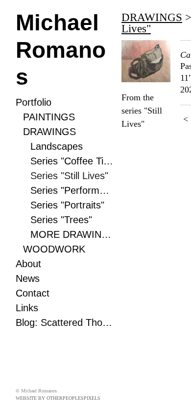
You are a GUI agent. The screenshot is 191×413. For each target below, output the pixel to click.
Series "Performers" (72, 190)
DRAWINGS (49, 131)
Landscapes (56, 146)
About (28, 263)
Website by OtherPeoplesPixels (58, 398)
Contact (32, 293)
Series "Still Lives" (69, 175)
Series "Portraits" (67, 205)
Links (27, 307)
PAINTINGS (49, 117)
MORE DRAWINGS (72, 234)
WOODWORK (54, 249)
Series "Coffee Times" (72, 161)
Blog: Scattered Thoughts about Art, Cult (65, 322)
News (28, 278)
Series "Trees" (61, 219)
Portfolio (33, 102)
